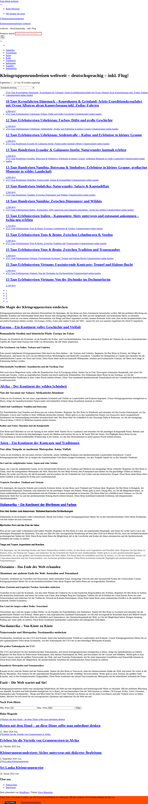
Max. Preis (42, 708)
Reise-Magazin (13, 9)
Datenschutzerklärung (31, 802)
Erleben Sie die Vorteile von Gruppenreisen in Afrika (39, 740)
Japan (8, 55)
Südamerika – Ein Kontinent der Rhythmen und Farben (38, 505)
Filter (78, 708)
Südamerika (11, 68)
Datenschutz (11, 785)
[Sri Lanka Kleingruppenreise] (14, 761)
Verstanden (10, 802)
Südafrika (10, 50)
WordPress (24, 792)
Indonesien (11, 63)
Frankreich (11, 60)
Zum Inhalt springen (9, 1)
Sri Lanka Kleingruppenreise (22, 767)
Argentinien (11, 53)
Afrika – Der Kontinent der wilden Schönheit (33, 386)
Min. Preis (4, 708)
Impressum (11, 787)
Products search (7, 33)
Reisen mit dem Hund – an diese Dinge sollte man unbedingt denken (50, 725)
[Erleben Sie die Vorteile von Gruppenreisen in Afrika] (25, 734)
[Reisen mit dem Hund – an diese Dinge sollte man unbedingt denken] (32, 719)
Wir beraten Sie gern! (15, 13)
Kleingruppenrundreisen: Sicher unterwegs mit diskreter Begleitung (51, 752)
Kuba (8, 58)
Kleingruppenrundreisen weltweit (15, 23)
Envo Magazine (45, 792)
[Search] (2, 37)
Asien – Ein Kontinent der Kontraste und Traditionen (39, 443)
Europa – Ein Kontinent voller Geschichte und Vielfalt (40, 327)
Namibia (10, 66)
